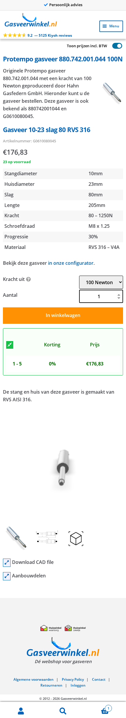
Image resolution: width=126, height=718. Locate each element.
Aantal (10, 295)
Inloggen (78, 685)
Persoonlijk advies (65, 4)
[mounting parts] (7, 576)
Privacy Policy (73, 679)
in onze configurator (70, 263)
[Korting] (9, 345)
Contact (98, 679)
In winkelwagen (63, 315)
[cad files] (7, 563)
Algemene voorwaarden (33, 679)
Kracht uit (14, 279)
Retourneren (51, 685)
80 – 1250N (100, 215)
